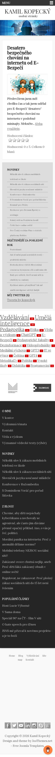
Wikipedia (47, 725)
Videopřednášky (39, 345)
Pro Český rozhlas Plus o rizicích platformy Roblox (25, 233)
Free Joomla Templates (28, 746)
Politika (27, 360)
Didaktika (19, 365)
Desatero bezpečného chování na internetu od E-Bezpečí (23, 57)
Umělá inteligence (26, 320)
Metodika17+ (8, 360)
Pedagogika (12, 329)
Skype (41, 725)
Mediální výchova (13, 350)
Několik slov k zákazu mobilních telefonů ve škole (25, 176)
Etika (34, 329)
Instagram (34, 725)
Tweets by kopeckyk (21, 300)
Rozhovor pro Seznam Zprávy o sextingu (25, 212)
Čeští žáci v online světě (21, 225)
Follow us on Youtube (21, 725)
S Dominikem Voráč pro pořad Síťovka (28, 199)
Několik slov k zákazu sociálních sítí (27, 184)
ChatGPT (28, 334)
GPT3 (35, 350)
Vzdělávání (14, 317)
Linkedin (28, 725)
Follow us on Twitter (14, 725)
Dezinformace (11, 345)
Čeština (18, 355)
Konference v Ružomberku (22, 194)
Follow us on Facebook (8, 725)
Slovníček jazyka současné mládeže (26, 189)
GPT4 (33, 355)
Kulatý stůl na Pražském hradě (24, 220)
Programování (40, 365)
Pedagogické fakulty (33, 340)
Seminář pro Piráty (19, 205)
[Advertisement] (27, 694)
